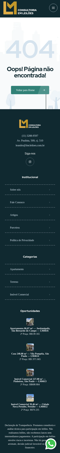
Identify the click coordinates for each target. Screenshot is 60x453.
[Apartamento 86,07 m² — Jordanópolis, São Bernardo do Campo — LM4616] (30, 322)
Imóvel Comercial (19, 294)
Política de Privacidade (22, 240)
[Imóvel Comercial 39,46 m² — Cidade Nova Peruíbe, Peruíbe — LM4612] (30, 398)
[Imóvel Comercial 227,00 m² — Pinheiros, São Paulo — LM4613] (30, 372)
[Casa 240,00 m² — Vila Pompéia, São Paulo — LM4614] (30, 347)
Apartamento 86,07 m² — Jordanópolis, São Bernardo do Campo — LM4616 (30, 329)
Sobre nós (15, 189)
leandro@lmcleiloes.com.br (30, 145)
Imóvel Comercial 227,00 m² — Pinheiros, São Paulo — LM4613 (30, 380)
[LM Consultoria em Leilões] (20, 8)
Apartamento (17, 269)
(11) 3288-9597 (30, 135)
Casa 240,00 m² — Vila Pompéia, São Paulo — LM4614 (30, 355)
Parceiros (15, 227)
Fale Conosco (17, 202)
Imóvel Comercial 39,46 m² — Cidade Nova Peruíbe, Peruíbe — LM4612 (30, 405)
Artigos (14, 215)
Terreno (14, 281)
